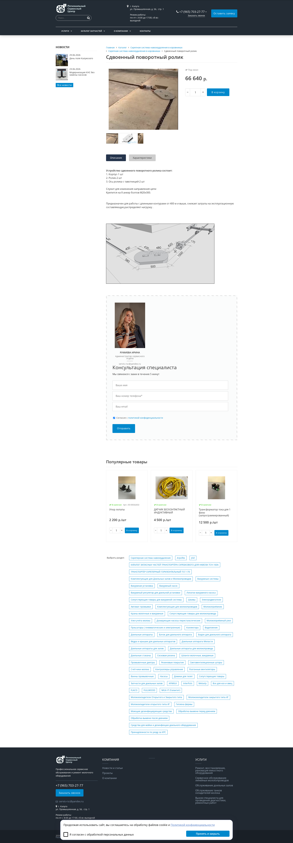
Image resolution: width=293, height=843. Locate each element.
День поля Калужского (81, 58)
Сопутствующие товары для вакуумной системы (156, 599)
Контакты (145, 31)
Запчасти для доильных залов (147, 683)
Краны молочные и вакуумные (147, 613)
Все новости (64, 85)
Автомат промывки (141, 606)
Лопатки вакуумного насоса (201, 592)
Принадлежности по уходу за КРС (148, 732)
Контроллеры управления (169, 669)
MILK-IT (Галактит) (170, 690)
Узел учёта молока (140, 620)
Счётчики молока (140, 669)
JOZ (193, 557)
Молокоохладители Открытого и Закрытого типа (156, 697)
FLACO (134, 690)
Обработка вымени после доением (149, 718)
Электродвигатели (211, 599)
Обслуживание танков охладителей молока (208, 791)
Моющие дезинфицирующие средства (151, 711)
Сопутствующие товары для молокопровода (193, 613)
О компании (121, 31)
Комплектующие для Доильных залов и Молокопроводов (161, 578)
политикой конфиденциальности (145, 417)
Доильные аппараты (142, 634)
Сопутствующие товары (211, 676)
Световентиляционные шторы (206, 662)
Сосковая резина (166, 655)
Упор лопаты (117, 509)
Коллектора (192, 627)
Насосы (164, 676)
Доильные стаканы (141, 655)
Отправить (123, 428)
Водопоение (211, 627)
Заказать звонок (196, 15)
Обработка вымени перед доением (196, 711)
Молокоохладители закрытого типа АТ (208, 697)
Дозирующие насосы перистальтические (178, 620)
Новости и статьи (112, 768)
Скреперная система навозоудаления (151, 557)
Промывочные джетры (143, 662)
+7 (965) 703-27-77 (192, 12)
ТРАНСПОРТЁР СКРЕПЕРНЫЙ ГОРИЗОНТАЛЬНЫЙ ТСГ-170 (160, 571)
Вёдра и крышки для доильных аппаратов (153, 641)
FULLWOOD (149, 690)
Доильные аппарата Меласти (197, 641)
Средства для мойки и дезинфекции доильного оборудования (163, 725)
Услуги (65, 31)
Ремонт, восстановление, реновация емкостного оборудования (210, 770)
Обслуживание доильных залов (214, 785)
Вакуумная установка (142, 585)
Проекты (107, 773)
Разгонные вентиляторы (202, 669)
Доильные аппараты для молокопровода (191, 648)
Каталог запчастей (91, 31)
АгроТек (181, 557)
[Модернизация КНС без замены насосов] (62, 79)
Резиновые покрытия (172, 662)
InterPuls (187, 683)
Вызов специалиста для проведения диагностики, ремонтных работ (210, 800)
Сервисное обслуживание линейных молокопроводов (212, 779)
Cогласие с (139, 418)
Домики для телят (183, 676)
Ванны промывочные (142, 676)
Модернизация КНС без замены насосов (81, 73)
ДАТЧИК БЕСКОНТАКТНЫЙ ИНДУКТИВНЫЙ (169, 511)
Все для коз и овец (222, 683)
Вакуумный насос (168, 585)
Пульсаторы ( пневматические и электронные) (155, 627)
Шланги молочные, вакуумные (197, 655)
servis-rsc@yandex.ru (130, 363)
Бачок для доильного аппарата (175, 634)
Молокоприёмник (212, 606)
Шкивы (191, 599)
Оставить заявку (224, 13)
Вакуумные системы (208, 578)
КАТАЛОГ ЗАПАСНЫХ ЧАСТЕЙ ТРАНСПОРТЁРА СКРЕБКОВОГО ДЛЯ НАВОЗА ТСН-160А (175, 564)
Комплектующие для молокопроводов (177, 606)
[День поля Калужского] (62, 65)
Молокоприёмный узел (219, 620)
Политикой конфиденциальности (193, 825)
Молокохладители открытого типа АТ (150, 704)
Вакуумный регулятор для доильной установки (155, 592)
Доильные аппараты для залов (147, 648)
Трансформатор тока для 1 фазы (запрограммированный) (214, 512)
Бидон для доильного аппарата (214, 634)
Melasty (202, 683)
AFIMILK (173, 683)
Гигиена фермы (184, 704)
